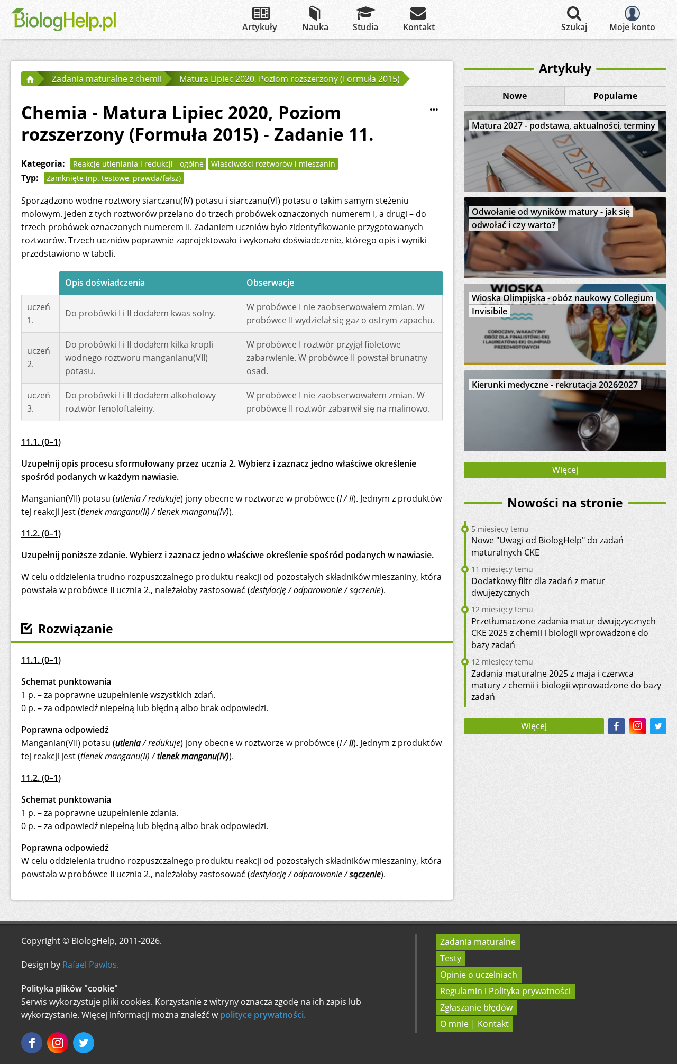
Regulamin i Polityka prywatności (505, 991)
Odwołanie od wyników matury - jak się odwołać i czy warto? (551, 218)
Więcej (565, 470)
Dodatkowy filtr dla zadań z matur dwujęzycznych (538, 586)
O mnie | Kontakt (474, 1024)
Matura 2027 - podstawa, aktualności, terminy (563, 125)
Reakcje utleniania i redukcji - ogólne (138, 164)
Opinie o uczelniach (478, 974)
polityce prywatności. (263, 1015)
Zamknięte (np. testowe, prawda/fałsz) (114, 178)
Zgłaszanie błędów (476, 1007)
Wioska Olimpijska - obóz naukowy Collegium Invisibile (562, 304)
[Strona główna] (29, 78)
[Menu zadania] (434, 110)
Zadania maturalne (478, 942)
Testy (450, 958)
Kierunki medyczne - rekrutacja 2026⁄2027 (555, 384)
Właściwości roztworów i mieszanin (273, 164)
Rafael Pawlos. (90, 964)
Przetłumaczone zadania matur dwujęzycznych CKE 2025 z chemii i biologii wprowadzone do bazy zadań (563, 633)
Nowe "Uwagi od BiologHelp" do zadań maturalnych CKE (547, 546)
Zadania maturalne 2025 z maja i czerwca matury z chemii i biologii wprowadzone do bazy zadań (566, 685)
